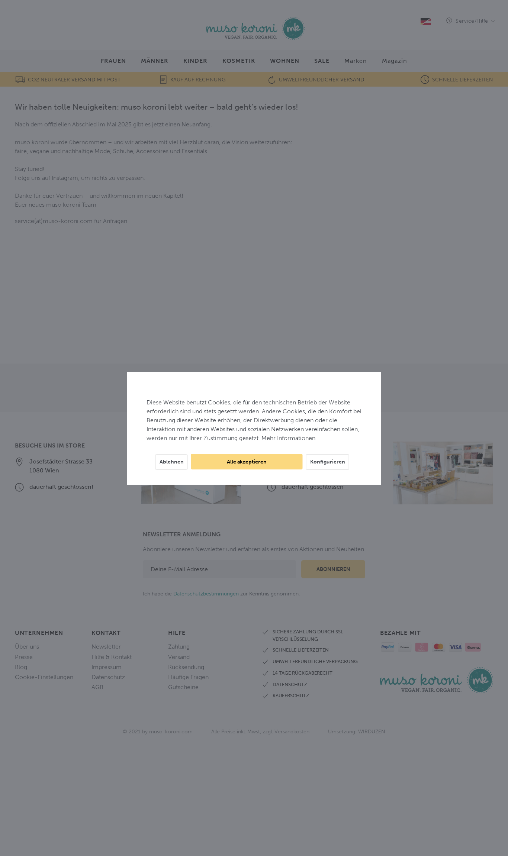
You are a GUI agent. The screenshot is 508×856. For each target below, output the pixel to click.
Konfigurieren (327, 462)
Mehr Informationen (288, 438)
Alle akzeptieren (247, 462)
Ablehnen (172, 462)
